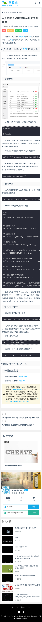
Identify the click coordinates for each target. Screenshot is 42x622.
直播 (25, 31)
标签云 (23, 607)
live (4, 31)
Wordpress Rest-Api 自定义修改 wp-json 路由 (21, 417)
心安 (16, 537)
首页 (5, 12)
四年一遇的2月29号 (21, 547)
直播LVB (21, 381)
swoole (10, 31)
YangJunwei (17, 389)
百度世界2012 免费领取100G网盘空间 (27, 585)
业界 (7, 442)
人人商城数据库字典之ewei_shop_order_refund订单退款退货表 (27, 597)
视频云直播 (22, 376)
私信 (22, 493)
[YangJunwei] (10, 3)
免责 (17, 607)
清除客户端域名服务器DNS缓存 (25, 575)
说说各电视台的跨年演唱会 (13, 465)
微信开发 (13, 12)
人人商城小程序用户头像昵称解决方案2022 (19, 425)
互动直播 (18, 31)
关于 (13, 607)
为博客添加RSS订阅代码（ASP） (26, 528)
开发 (28, 607)
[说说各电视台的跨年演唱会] (21, 452)
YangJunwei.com (17, 616)
